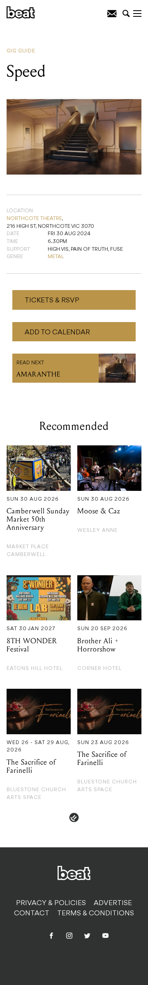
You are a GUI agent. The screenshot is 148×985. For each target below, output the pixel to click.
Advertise (113, 903)
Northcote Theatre (34, 218)
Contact (31, 913)
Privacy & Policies (51, 903)
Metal (56, 256)
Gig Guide (21, 51)
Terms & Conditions (95, 913)
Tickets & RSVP (52, 300)
